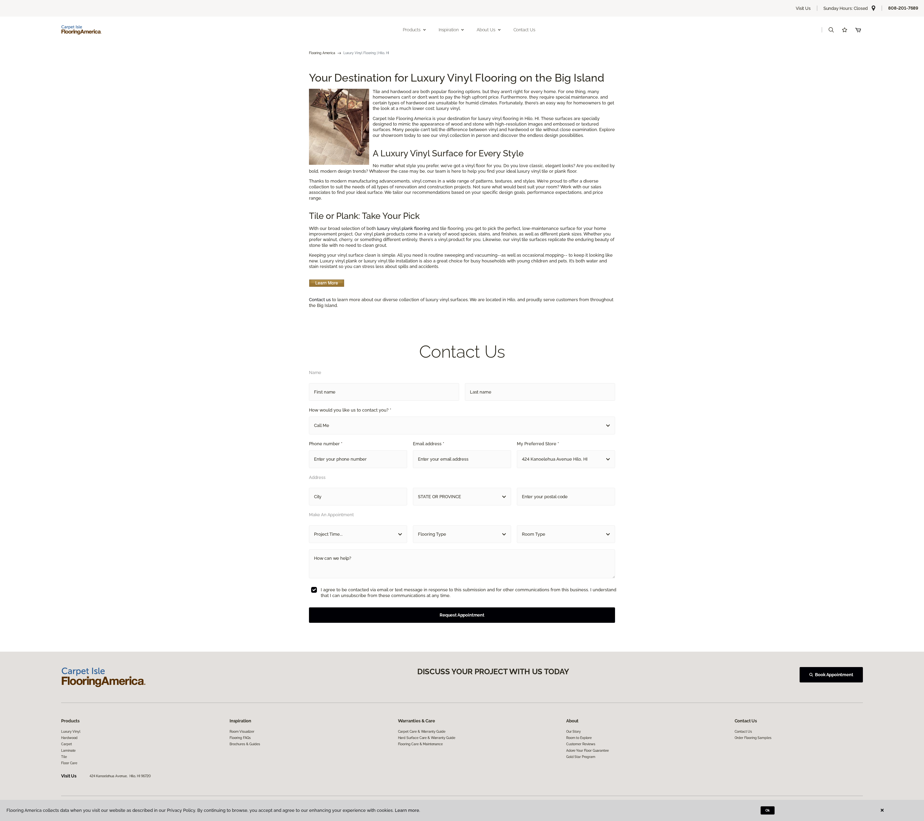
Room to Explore (579, 738)
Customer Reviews (580, 744)
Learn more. (407, 810)
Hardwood (69, 738)
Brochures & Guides (245, 744)
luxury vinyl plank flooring (403, 228)
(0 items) (858, 30)
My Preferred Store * (538, 443)
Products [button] (412, 29)
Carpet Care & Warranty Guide (421, 731)
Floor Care (69, 763)
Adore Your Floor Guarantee (587, 750)
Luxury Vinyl (70, 731)
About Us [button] (486, 29)
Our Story (573, 731)
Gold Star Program (580, 757)
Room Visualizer (242, 731)
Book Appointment (834, 674)
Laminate (68, 750)
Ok (767, 810)
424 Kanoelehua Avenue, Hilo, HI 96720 (120, 776)
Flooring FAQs (240, 738)
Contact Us (524, 29)
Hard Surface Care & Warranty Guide (426, 738)
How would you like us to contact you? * (350, 410)
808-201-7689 (903, 8)
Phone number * (325, 443)
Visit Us (803, 8)
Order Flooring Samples (753, 738)
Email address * (428, 443)
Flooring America (322, 53)
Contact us (320, 299)
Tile (64, 757)
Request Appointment (462, 614)
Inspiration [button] (449, 29)
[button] (831, 30)
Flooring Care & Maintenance (420, 744)
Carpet (66, 744)
